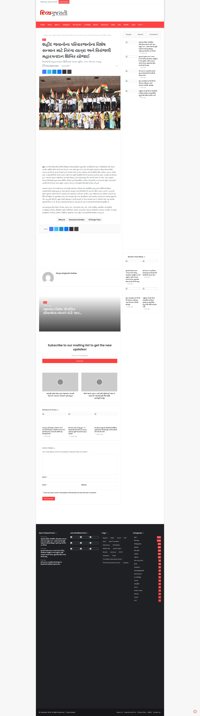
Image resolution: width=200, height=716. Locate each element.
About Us (120, 712)
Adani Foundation (114, 541)
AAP (125, 538)
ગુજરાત (57, 25)
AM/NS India (106, 548)
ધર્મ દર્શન (136, 550)
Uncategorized (139, 570)
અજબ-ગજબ (138, 590)
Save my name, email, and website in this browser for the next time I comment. (70, 492)
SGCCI (121, 552)
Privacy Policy (141, 712)
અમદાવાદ (137, 567)
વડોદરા (136, 580)
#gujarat (105, 538)
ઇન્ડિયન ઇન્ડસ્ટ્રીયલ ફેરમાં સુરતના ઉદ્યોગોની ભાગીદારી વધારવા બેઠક (147, 73)
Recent (140, 34)
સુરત (50, 35)
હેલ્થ (119, 25)
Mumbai (105, 552)
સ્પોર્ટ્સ (113, 25)
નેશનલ (50, 25)
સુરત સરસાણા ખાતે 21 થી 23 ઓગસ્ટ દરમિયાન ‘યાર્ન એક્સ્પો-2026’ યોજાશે (147, 83)
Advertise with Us (130, 712)
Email (44, 485)
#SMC (112, 538)
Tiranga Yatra (95, 220)
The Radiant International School (112, 559)
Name (44, 477)
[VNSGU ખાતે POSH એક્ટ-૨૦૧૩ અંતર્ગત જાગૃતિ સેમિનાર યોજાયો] (84, 550)
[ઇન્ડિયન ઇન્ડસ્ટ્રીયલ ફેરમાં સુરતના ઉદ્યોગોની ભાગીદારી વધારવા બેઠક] (131, 74)
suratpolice (106, 555)
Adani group (106, 545)
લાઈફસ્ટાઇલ (104, 25)
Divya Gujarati (70, 712)
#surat (62, 220)
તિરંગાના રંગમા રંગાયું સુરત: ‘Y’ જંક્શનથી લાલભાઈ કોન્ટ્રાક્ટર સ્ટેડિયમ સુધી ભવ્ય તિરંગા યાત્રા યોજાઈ (77, 431)
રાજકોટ (136, 594)
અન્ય (139, 25)
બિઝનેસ (95, 25)
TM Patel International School (111, 562)
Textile (114, 555)
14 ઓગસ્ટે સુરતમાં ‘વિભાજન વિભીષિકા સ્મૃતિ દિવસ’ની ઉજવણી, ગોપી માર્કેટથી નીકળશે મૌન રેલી (105, 430)
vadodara (125, 562)
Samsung (113, 552)
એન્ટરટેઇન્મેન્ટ (77, 25)
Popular (128, 34)
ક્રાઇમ (133, 25)
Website (84, 485)
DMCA (150, 712)
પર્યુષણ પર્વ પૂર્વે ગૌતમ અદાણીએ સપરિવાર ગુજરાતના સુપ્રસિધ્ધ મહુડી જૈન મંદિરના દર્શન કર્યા (148, 93)
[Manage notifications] (195, 711)
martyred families (77, 220)
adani (104, 541)
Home (43, 25)
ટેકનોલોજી (87, 25)
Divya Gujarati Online (52, 66)
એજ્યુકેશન (66, 25)
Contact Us (156, 712)
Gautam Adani (117, 548)
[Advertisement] (121, 10)
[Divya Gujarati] (53, 12)
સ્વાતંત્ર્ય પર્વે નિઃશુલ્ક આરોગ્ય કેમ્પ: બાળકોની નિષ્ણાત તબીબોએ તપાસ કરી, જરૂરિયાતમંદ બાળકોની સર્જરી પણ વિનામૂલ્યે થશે (53, 431)
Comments (154, 34)
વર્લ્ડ (135, 600)
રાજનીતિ (126, 25)
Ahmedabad (116, 545)
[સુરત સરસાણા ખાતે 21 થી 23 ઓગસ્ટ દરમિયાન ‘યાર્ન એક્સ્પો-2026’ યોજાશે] (131, 84)
